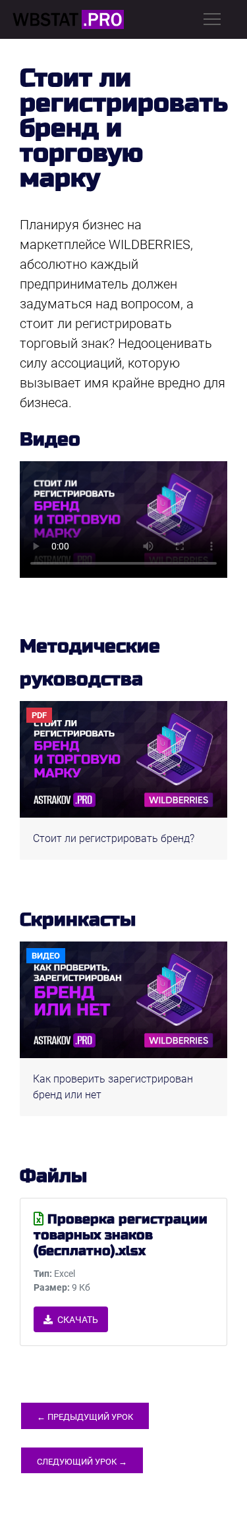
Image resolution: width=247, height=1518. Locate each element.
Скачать (76, 1319)
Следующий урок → (82, 1462)
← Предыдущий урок (85, 1417)
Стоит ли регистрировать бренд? (113, 838)
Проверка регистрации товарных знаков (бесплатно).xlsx (120, 1235)
